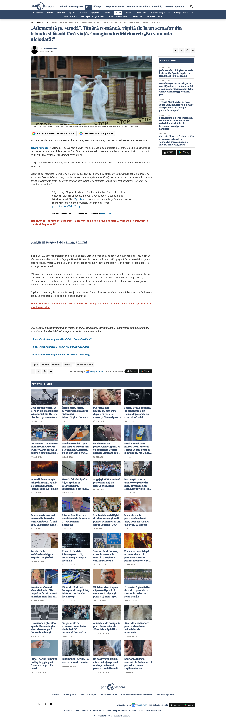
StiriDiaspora (36, 22)
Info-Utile (141, 12)
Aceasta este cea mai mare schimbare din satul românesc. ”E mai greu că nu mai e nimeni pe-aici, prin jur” (44, 520)
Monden (61, 12)
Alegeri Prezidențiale (118, 16)
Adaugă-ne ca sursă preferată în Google (56, 133)
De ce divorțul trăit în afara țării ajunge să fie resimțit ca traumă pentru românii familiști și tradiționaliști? (106, 663)
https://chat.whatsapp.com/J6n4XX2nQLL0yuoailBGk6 (61, 347)
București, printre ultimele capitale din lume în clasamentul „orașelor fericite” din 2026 (137, 484)
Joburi (50, 12)
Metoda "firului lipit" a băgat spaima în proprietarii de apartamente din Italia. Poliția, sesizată (75, 484)
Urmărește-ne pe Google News (98, 133)
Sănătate (95, 12)
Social (118, 12)
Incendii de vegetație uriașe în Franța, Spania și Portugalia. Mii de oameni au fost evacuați (44, 484)
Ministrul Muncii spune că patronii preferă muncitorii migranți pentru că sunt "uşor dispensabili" (106, 592)
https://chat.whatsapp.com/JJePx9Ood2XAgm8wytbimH (62, 339)
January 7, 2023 (106, 213)
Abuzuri (107, 12)
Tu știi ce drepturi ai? (160, 12)
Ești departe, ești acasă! (92, 16)
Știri (88, 6)
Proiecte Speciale (174, 6)
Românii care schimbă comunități (144, 6)
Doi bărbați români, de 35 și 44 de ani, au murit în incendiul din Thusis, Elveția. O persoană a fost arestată (44, 412)
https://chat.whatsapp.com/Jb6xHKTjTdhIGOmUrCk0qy (61, 354)
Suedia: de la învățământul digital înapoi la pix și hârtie (42, 554)
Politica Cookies (97, 710)
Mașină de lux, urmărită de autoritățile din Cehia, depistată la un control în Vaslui (137, 412)
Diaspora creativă (114, 6)
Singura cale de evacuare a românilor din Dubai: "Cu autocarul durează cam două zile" (75, 627)
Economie (38, 12)
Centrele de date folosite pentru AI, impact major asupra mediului (74, 556)
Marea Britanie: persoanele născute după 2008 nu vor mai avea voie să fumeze (136, 520)
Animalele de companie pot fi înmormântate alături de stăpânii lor (106, 626)
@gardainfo (80, 199)
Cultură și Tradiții (154, 16)
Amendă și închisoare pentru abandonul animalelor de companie (136, 627)
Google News (96, 371)
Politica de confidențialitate (76, 710)
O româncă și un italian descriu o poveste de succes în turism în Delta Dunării (137, 592)
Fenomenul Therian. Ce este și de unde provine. (76, 660)
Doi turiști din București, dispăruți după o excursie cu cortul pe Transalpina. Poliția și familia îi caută (106, 412)
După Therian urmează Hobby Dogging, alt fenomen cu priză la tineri (44, 663)
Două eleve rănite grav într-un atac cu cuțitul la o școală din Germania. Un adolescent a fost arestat (75, 448)
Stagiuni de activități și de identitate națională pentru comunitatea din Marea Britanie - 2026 (106, 520)
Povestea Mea (70, 16)
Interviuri (137, 16)
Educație (82, 12)
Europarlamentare (183, 12)
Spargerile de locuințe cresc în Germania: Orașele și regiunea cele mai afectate (106, 556)
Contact (132, 710)
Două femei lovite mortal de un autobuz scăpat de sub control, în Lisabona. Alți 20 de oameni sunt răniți (137, 448)
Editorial (129, 12)
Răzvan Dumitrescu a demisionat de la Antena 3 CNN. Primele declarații (76, 520)
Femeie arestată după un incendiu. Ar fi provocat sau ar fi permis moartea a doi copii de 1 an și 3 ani (136, 556)
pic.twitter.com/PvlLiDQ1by (66, 206)
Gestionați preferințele (117, 710)
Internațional (76, 6)
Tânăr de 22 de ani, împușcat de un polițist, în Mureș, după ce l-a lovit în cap (75, 592)
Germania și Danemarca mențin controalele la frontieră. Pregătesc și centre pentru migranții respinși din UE (44, 448)
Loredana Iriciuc (50, 48)
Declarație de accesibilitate (150, 710)
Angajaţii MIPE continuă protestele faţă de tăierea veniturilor (106, 482)
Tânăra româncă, (40, 148)
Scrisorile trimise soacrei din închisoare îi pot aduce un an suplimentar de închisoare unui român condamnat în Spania (138, 663)
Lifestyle (97, 6)
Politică (63, 6)
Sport (72, 12)
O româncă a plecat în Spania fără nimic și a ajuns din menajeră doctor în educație (43, 627)
